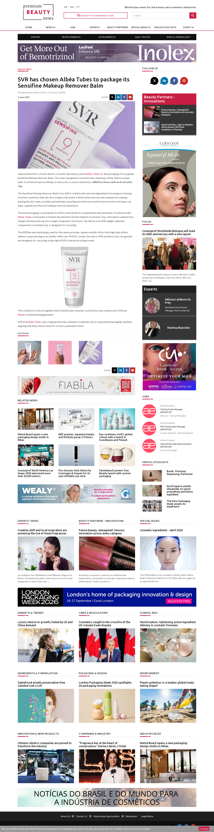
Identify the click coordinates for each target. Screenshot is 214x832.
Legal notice (147, 816)
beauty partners (117, 27)
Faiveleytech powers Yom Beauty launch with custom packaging (115, 473)
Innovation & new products (38, 733)
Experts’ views (28, 520)
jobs (72, 27)
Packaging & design (93, 673)
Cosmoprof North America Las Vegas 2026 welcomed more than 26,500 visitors (35, 473)
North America (71, 37)
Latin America (107, 37)
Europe (35, 37)
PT (78, 7)
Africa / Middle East (179, 37)
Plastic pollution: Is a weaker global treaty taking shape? (167, 684)
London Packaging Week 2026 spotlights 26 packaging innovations (105, 684)
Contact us (81, 816)
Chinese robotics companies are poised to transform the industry (45, 744)
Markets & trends (31, 612)
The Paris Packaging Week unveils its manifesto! (178, 504)
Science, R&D (148, 612)
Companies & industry (94, 733)
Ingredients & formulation (38, 673)
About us (65, 816)
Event (187, 27)
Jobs (145, 396)
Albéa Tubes (92, 173)
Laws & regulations (93, 612)
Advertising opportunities (107, 816)
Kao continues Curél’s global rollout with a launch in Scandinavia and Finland (116, 437)
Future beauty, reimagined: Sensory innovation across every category (101, 532)
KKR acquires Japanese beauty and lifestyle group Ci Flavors (76, 436)
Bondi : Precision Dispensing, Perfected (179, 472)
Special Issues (149, 520)
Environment (149, 673)
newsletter (131, 816)
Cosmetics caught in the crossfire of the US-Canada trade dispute (104, 623)
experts (94, 27)
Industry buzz (25, 69)
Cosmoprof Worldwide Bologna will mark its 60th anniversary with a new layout (168, 232)
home (28, 27)
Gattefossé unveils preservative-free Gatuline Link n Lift (41, 684)
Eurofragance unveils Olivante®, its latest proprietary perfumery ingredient (180, 490)
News (49, 27)
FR (65, 7)
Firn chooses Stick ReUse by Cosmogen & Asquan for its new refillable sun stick (74, 473)
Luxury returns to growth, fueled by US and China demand (45, 623)
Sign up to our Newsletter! (97, 15)
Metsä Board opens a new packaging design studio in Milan (33, 437)
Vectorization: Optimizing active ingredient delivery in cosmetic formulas (168, 623)
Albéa (21, 314)
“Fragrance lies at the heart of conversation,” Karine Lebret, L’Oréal (102, 744)
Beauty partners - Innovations (159, 99)
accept (205, 828)
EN (71, 7)
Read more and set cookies (137, 828)
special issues (139, 27)
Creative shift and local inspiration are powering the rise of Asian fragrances (42, 532)
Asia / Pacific (143, 37)
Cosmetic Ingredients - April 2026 (161, 530)
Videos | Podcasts (165, 27)
